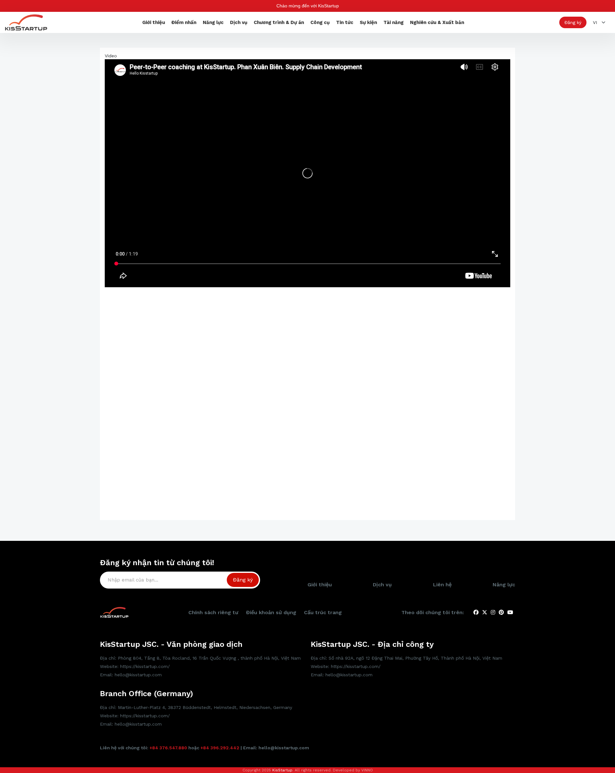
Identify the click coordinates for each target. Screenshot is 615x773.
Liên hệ (442, 585)
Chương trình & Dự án (279, 22)
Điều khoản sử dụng (271, 612)
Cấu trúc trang (323, 612)
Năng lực (213, 22)
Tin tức (344, 22)
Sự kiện (368, 22)
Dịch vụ (238, 22)
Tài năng (393, 22)
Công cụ (320, 22)
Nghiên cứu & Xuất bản (437, 22)
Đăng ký (572, 22)
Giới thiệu (153, 22)
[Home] (26, 22)
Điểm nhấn (183, 22)
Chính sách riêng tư (213, 612)
